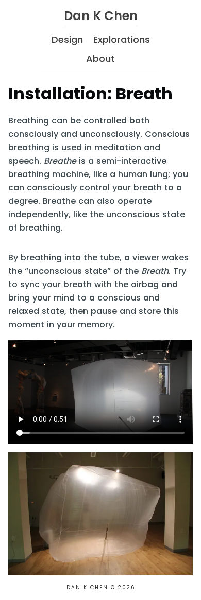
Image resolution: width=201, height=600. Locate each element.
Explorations (121, 39)
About (100, 58)
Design (67, 39)
